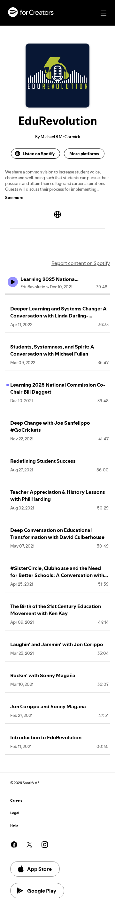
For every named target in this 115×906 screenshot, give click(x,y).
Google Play (41, 890)
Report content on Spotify (80, 263)
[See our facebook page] (14, 844)
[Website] (57, 214)
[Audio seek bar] (57, 294)
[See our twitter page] (29, 844)
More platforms (84, 153)
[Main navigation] (103, 13)
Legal (14, 813)
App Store (39, 868)
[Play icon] (13, 282)
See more (14, 197)
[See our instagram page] (45, 844)
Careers (16, 800)
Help (14, 825)
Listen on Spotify (39, 153)
